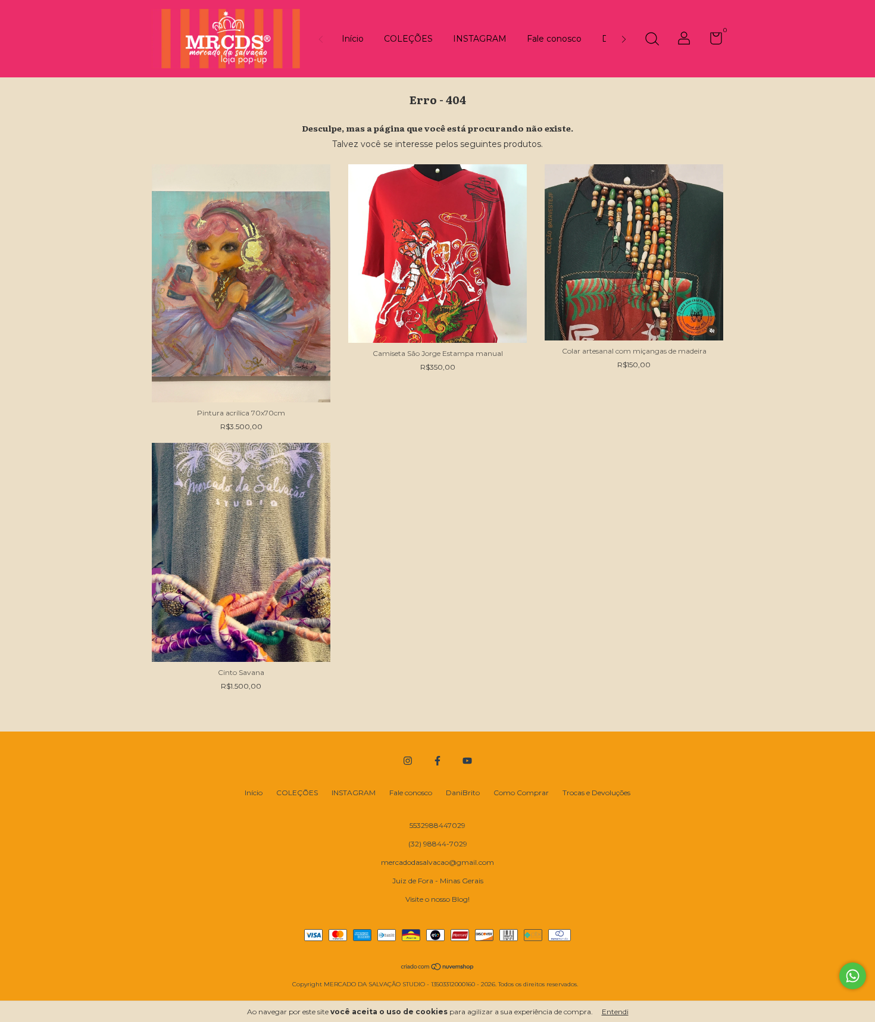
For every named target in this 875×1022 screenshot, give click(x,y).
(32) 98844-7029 (437, 843)
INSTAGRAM (480, 38)
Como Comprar (521, 792)
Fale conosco (554, 38)
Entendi (615, 1011)
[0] (711, 40)
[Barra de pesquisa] (652, 40)
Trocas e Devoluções (596, 792)
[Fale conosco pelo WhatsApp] (852, 975)
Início (353, 38)
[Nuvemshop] (438, 967)
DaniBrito (463, 792)
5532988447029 (437, 825)
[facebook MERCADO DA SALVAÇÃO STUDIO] (437, 760)
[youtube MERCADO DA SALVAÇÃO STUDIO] (467, 760)
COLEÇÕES (408, 38)
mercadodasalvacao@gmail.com (437, 862)
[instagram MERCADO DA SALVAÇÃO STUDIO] (407, 760)
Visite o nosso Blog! (437, 899)
